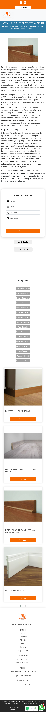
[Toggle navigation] (42, 15)
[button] (20, 606)
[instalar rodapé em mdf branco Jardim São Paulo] (23, 506)
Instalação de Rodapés (23, 317)
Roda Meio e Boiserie (23, 346)
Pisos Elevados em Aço (23, 332)
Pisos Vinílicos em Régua (23, 341)
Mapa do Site (23, 650)
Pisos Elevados (23, 327)
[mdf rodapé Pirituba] (23, 566)
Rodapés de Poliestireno (23, 361)
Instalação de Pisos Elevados (23, 298)
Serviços (23, 643)
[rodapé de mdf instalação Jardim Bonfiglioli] (23, 445)
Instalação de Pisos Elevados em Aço (23, 303)
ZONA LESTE (23, 242)
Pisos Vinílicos (23, 337)
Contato (23, 647)
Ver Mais (23, 419)
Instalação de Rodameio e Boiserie (23, 312)
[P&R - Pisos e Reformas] (7, 15)
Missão (23, 640)
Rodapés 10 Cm (23, 351)
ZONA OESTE (23, 249)
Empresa (23, 637)
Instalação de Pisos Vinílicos (23, 308)
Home (23, 633)
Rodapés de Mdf (23, 356)
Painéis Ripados (23, 322)
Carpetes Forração (23, 288)
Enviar (24, 231)
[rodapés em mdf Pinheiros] (23, 387)
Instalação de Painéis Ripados (23, 293)
